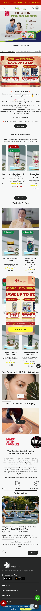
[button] (32, 278)
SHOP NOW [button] (20, 329)
